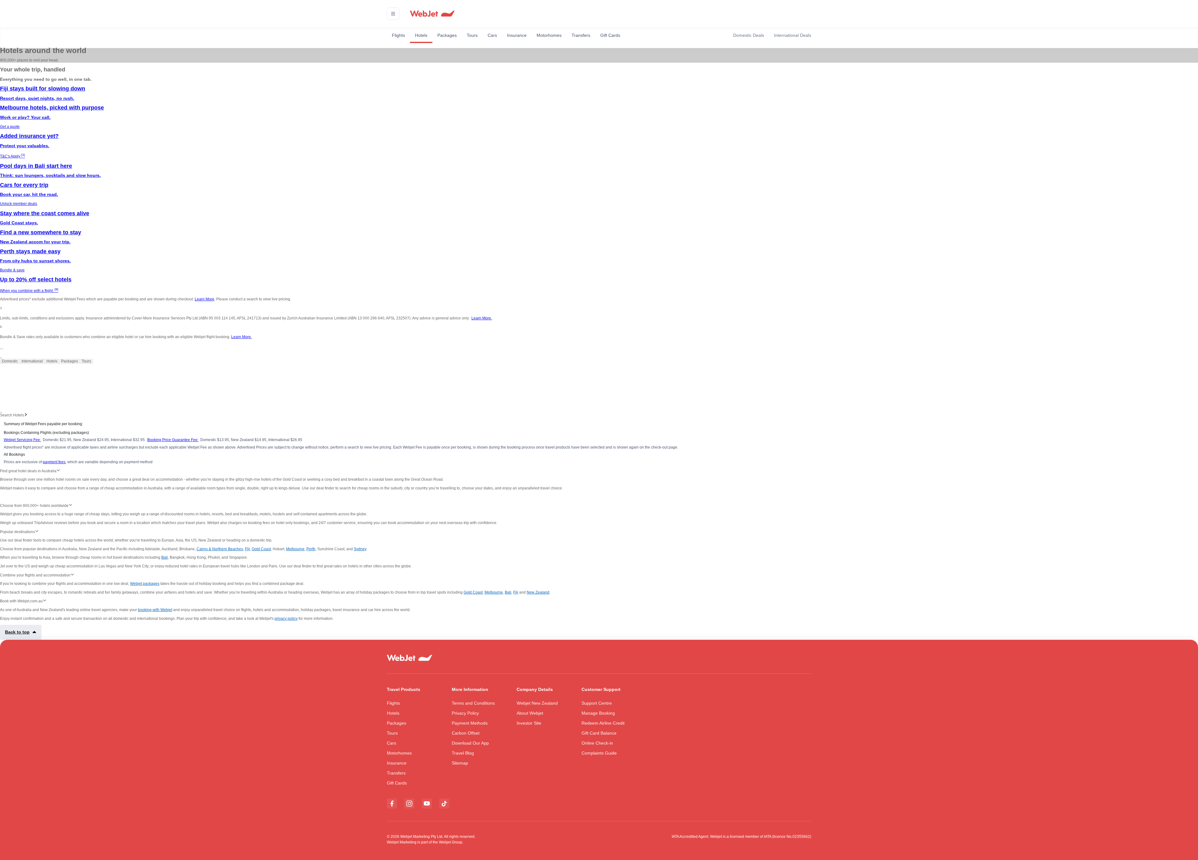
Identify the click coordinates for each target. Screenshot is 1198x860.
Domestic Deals (748, 35)
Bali (164, 557)
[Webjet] (432, 13)
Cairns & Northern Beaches (220, 549)
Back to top (17, 631)
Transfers (581, 35)
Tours (472, 35)
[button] (393, 13)
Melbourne (295, 549)
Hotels (421, 35)
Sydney (360, 549)
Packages (447, 35)
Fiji (247, 549)
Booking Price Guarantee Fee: (172, 440)
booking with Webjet (155, 610)
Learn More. (481, 318)
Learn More (204, 299)
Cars (492, 35)
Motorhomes (549, 35)
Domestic (10, 361)
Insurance (517, 35)
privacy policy (286, 618)
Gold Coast (261, 549)
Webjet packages (144, 583)
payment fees (54, 462)
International (32, 361)
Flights (398, 35)
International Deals (792, 35)
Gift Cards (610, 35)
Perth (310, 549)
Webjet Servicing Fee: (22, 440)
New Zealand (538, 592)
